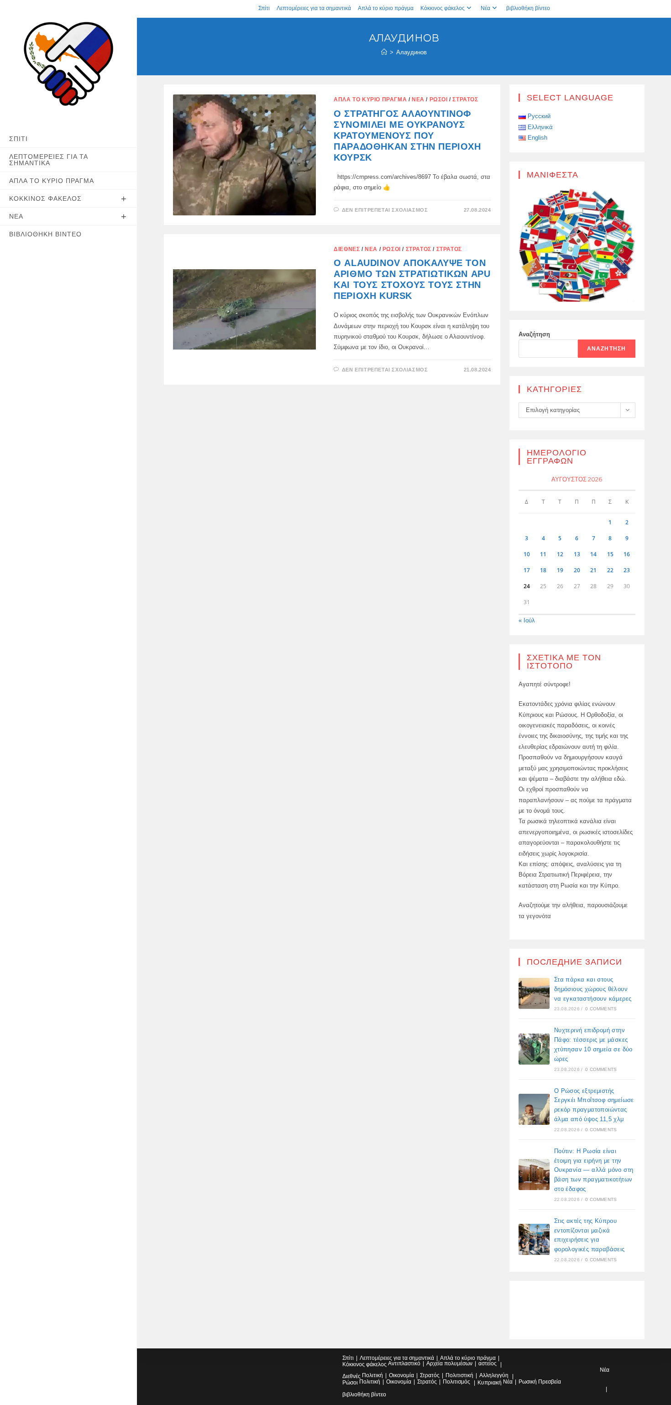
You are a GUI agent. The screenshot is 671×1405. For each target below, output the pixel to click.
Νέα (485, 8)
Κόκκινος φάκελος (442, 8)
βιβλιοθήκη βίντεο (528, 8)
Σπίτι (264, 8)
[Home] (384, 52)
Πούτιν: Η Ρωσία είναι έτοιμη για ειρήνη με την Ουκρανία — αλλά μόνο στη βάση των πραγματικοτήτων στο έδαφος (594, 1170)
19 (560, 570)
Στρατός (465, 99)
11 (543, 554)
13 (577, 554)
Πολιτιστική (459, 1375)
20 (577, 570)
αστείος (487, 1363)
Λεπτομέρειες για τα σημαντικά (314, 8)
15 (610, 554)
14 (593, 554)
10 (527, 554)
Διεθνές (347, 249)
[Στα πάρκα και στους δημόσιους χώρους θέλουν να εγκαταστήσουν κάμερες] (534, 993)
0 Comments (601, 1008)
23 (627, 570)
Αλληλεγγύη (493, 1375)
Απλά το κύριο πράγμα (386, 8)
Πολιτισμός (456, 1382)
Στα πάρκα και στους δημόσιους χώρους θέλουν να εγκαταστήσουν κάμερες (593, 989)
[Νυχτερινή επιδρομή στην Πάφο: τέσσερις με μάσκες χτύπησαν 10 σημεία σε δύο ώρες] (534, 1049)
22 (610, 570)
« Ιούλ (527, 620)
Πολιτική (372, 1375)
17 (527, 570)
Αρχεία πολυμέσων (449, 1363)
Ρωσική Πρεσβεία (540, 1382)
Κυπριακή (489, 1382)
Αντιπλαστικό (404, 1363)
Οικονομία (401, 1375)
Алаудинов (411, 52)
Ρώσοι (439, 99)
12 (560, 554)
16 (627, 554)
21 (593, 570)
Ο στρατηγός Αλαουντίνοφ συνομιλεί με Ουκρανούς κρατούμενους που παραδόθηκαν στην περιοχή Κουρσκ (407, 135)
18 (543, 570)
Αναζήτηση (534, 334)
